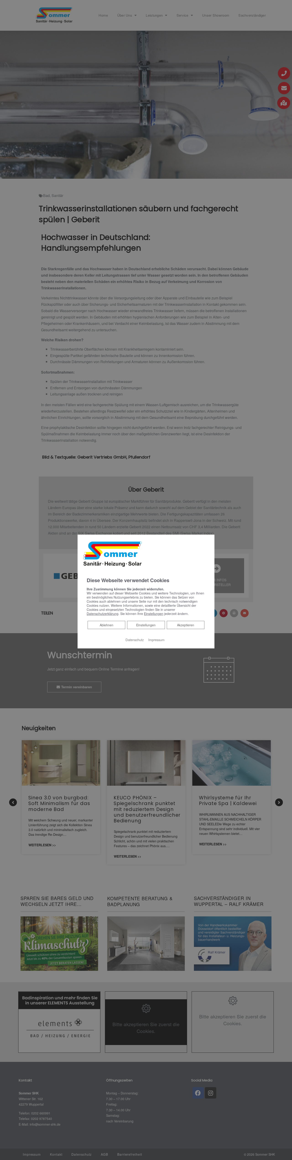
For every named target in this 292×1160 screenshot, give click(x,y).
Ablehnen (106, 624)
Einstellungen (146, 625)
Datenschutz (134, 639)
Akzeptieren (185, 625)
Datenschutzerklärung (102, 613)
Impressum (156, 639)
